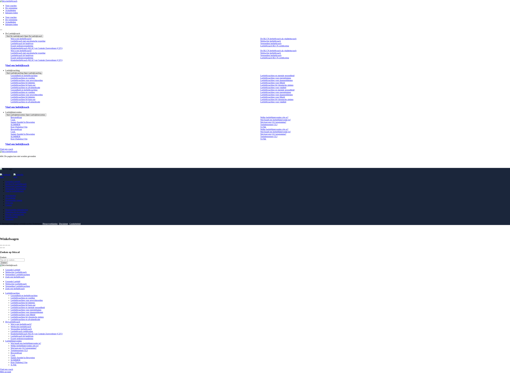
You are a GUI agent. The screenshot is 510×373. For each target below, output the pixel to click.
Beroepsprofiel (11, 217)
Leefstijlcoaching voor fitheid (272, 83)
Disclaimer (63, 224)
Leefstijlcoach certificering (22, 331)
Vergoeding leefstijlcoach (270, 43)
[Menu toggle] (1, 29)
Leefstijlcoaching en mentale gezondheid (277, 75)
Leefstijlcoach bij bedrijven (22, 43)
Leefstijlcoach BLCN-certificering (274, 46)
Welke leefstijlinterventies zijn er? (274, 117)
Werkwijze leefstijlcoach (270, 41)
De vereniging (11, 8)
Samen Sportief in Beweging (23, 122)
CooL (13, 120)
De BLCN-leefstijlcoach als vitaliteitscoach (278, 39)
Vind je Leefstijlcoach (14, 191)
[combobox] (12, 260)
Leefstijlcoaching (12, 293)
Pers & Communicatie (14, 214)
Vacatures (9, 219)
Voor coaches (11, 6)
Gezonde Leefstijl (12, 181)
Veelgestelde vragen (13, 200)
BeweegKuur (16, 117)
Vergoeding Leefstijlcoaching (17, 274)
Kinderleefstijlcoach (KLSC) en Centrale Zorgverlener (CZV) (37, 48)
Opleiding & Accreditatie (15, 212)
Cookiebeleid (75, 224)
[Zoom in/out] (9, 245)
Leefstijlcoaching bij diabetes (23, 83)
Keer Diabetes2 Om (19, 127)
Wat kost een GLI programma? (273, 122)
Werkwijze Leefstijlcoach (16, 186)
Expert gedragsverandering (22, 46)
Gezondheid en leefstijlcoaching (24, 75)
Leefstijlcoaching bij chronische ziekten (276, 85)
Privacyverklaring (50, 224)
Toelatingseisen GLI (268, 124)
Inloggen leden (11, 13)
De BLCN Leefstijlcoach (15, 184)
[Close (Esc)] (1, 245)
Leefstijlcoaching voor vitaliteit (273, 87)
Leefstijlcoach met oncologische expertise (28, 41)
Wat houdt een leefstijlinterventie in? (275, 120)
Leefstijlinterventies (13, 341)
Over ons (9, 203)
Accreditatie (10, 198)
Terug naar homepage (9, 159)
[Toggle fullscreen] (6, 245)
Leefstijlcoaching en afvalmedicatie (25, 87)
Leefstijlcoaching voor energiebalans (275, 78)
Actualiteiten (10, 10)
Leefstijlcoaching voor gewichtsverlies (27, 80)
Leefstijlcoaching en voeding (23, 78)
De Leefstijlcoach (12, 322)
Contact (8, 205)
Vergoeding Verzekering (15, 189)
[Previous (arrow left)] (1, 247)
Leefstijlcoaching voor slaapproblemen (276, 80)
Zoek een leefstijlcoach (15, 277)
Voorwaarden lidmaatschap (16, 210)
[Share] (4, 245)
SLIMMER (15, 124)
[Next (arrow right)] (4, 247)
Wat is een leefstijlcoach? (21, 39)
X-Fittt (263, 127)
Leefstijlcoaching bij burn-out (23, 85)
